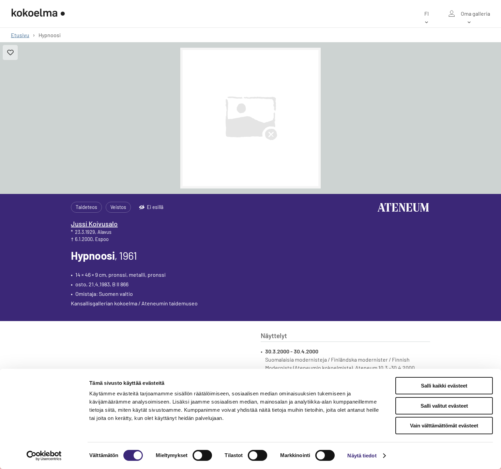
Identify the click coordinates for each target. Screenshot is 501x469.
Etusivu (20, 35)
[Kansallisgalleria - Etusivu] (38, 13)
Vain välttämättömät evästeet (444, 425)
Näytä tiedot (361, 455)
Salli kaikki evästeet (444, 386)
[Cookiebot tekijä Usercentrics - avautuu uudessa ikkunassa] (44, 456)
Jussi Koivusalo (94, 224)
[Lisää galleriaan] (10, 52)
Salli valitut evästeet (444, 406)
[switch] (202, 455)
